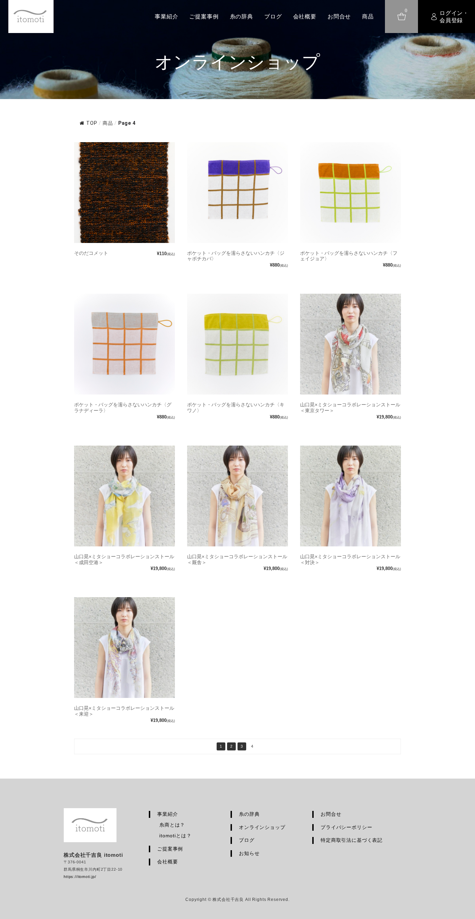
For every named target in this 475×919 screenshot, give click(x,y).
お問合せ (339, 16)
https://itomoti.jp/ (80, 877)
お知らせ (249, 853)
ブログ (273, 16)
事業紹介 (166, 16)
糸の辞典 (241, 16)
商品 (368, 16)
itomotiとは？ (175, 835)
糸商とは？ (172, 825)
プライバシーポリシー (346, 827)
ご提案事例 (203, 16)
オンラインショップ (262, 827)
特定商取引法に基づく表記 (352, 840)
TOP (91, 123)
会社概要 (304, 16)
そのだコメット (91, 253)
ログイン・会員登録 (454, 16)
